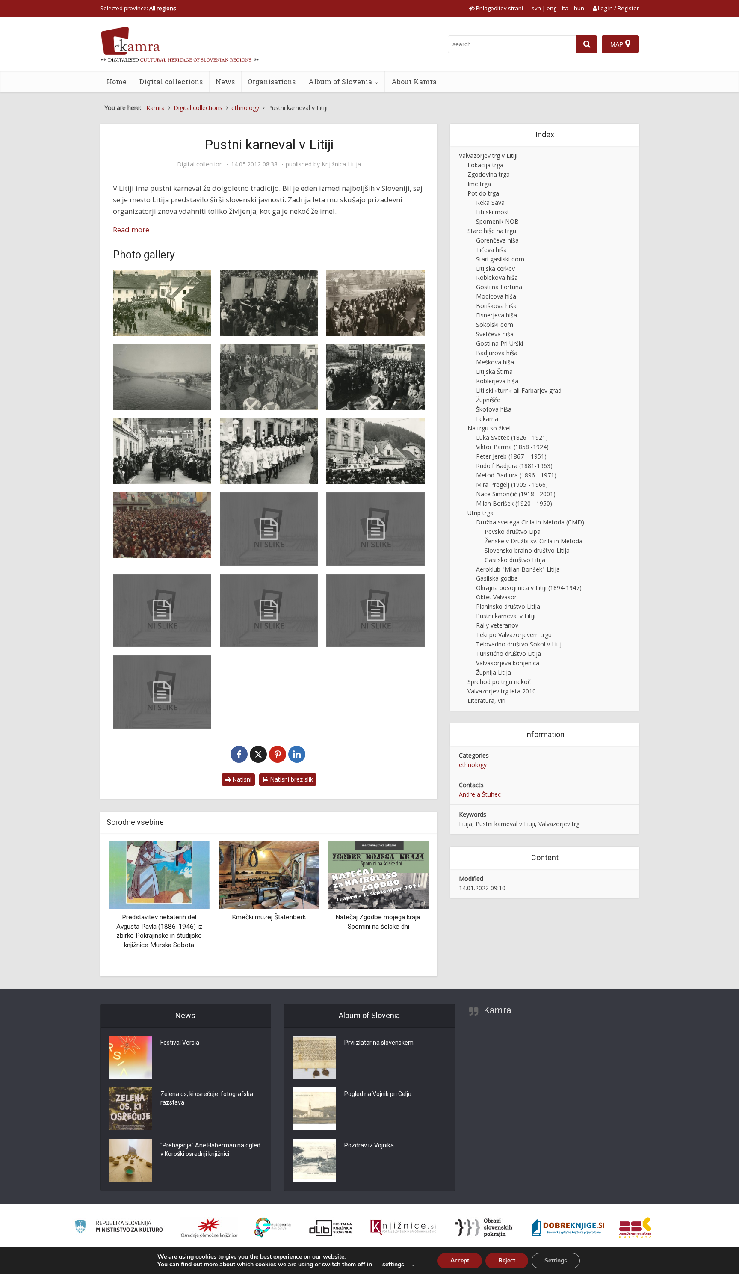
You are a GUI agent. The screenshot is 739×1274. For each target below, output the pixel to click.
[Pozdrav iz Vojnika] (314, 1160)
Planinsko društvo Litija (508, 606)
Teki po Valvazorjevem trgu (514, 635)
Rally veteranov (497, 625)
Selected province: (138, 8)
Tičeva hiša (491, 250)
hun (579, 8)
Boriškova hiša (496, 306)
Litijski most (492, 212)
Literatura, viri (486, 700)
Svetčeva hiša (495, 334)
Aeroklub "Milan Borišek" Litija (518, 569)
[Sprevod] (375, 377)
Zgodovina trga (488, 174)
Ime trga (479, 184)
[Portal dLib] (331, 1227)
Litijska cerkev (495, 268)
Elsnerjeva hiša (496, 315)
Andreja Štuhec (480, 794)
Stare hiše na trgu (491, 231)
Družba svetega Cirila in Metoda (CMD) (530, 522)
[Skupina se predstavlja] (162, 451)
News (225, 81)
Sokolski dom (494, 324)
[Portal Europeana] (273, 1227)
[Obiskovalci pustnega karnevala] (162, 525)
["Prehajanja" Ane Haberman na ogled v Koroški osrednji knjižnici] (130, 1160)
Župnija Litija (493, 672)
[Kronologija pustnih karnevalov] (269, 529)
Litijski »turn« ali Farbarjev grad (519, 390)
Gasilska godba (497, 578)
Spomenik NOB (497, 221)
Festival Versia (179, 1042)
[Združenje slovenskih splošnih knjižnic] (403, 1227)
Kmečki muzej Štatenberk (159, 917)
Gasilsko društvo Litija (515, 560)
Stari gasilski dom (500, 259)
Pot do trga (483, 193)
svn (536, 8)
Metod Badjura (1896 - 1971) (516, 475)
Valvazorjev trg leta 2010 (501, 691)
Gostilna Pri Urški (499, 343)
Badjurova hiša (496, 353)
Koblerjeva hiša (497, 381)
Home (116, 81)
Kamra (497, 1010)
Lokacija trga (485, 165)
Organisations (272, 81)
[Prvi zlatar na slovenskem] (314, 1057)
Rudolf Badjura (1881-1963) (514, 466)
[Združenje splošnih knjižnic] (635, 1227)
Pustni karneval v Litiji (505, 616)
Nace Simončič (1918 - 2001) (516, 494)
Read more (131, 229)
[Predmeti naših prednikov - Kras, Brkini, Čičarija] (378, 874)
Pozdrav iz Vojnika (369, 1145)
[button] (407, 905)
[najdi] (586, 44)
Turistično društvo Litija (508, 653)
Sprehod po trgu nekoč (499, 682)
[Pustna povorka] (375, 303)
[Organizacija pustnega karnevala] (269, 610)
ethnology (473, 765)
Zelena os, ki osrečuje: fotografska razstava (206, 1098)
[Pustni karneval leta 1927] (162, 303)
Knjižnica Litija (341, 164)
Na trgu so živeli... (491, 428)
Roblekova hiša (497, 277)
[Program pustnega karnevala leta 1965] (162, 610)
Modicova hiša (496, 296)
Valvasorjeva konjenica (507, 663)
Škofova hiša (493, 409)
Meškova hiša (495, 362)
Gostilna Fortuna (499, 287)
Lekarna (487, 419)
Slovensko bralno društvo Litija (527, 550)
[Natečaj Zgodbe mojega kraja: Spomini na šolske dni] (268, 874)
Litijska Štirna (494, 371)
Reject (506, 1260)
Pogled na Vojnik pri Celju (377, 1093)
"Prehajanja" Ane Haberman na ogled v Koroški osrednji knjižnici (210, 1149)
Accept (459, 1260)
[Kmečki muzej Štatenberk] (159, 874)
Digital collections (171, 81)
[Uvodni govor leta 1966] (375, 529)
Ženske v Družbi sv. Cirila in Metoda (533, 541)
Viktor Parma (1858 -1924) (512, 447)
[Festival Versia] (130, 1057)
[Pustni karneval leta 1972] (269, 377)
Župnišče (488, 400)
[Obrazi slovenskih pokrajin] (484, 1227)
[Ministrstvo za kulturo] (118, 1227)
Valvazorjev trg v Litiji (488, 155)
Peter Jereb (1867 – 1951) (511, 456)
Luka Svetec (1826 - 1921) (512, 437)
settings (393, 1264)
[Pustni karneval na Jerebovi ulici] (269, 451)
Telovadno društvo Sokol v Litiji (519, 644)
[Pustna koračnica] (375, 610)
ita (565, 8)
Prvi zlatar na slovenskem (379, 1042)
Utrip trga (480, 513)
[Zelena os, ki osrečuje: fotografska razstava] (130, 1108)
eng (551, 8)
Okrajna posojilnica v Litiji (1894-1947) (529, 588)
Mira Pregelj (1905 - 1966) (512, 484)
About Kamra (414, 81)
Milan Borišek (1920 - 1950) (514, 503)
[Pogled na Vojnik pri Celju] (314, 1108)
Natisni (241, 779)
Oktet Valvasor (496, 597)
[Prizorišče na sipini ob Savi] (162, 377)
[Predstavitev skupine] (375, 451)
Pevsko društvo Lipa (513, 531)
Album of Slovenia (340, 81)
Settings (555, 1260)
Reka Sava (490, 203)
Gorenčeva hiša (497, 240)
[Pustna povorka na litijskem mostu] (269, 303)
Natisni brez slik (290, 779)
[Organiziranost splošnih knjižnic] (209, 1227)
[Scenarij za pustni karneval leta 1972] (162, 692)
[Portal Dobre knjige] (568, 1227)
